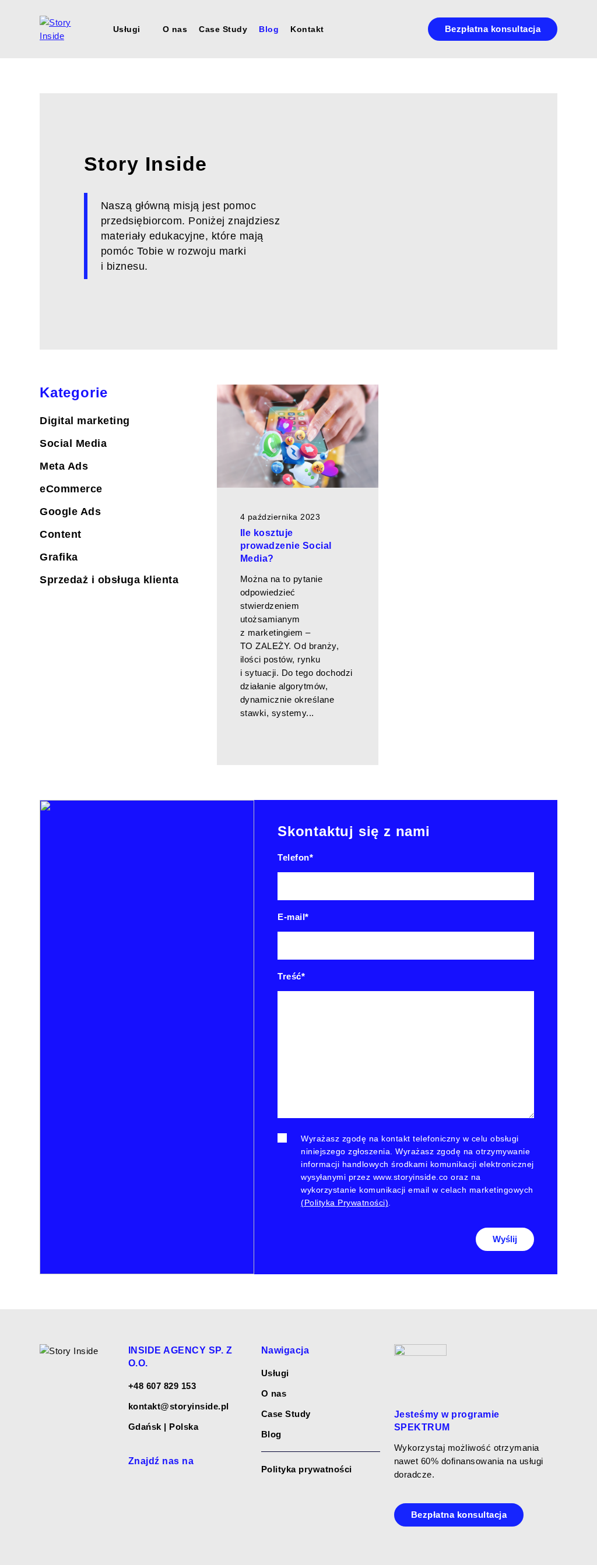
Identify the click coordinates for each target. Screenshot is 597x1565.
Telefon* (295, 857)
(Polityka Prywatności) (344, 1202)
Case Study (223, 29)
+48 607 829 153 (162, 1386)
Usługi (127, 29)
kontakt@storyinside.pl (178, 1406)
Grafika (59, 557)
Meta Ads (64, 466)
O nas (175, 29)
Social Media (73, 443)
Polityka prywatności (306, 1469)
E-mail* (293, 917)
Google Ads (70, 511)
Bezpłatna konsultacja (493, 29)
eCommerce (71, 489)
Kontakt (307, 29)
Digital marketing (85, 421)
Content (61, 534)
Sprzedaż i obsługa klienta (109, 580)
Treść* (291, 976)
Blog (269, 29)
